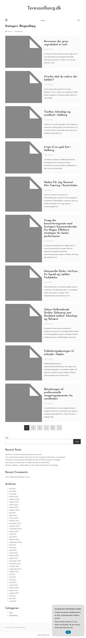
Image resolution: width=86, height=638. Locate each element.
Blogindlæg (13, 615)
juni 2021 (12, 577)
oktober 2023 (14, 526)
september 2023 (15, 529)
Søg (6, 438)
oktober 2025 (14, 499)
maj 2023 (12, 534)
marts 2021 (13, 585)
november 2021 (15, 564)
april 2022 (13, 550)
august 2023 (14, 531)
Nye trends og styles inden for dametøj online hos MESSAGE (27, 462)
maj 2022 (12, 548)
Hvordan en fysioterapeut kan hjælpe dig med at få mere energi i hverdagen (33, 460)
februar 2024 (14, 521)
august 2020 (14, 593)
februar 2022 (14, 556)
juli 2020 (12, 596)
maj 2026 (12, 494)
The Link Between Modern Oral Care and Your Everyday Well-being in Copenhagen (35, 457)
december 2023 (15, 523)
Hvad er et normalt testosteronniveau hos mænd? (23, 454)
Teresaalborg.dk (44, 8)
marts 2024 (13, 518)
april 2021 (13, 582)
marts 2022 (13, 553)
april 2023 (13, 537)
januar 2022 (13, 558)
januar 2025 (13, 507)
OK (68, 632)
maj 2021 (12, 580)
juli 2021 (12, 574)
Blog (11, 613)
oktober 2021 (14, 566)
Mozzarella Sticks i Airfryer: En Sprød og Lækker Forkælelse (61, 274)
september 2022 (15, 542)
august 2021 (14, 572)
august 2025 (14, 502)
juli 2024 (12, 513)
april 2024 (13, 515)
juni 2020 (12, 598)
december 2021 (15, 561)
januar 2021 (13, 590)
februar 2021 (14, 588)
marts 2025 (13, 505)
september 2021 (15, 569)
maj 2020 (12, 601)
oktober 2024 (14, 510)
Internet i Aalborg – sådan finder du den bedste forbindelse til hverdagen (31, 465)
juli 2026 (12, 489)
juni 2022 (12, 545)
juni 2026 (12, 491)
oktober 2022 (14, 539)
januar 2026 (13, 497)
